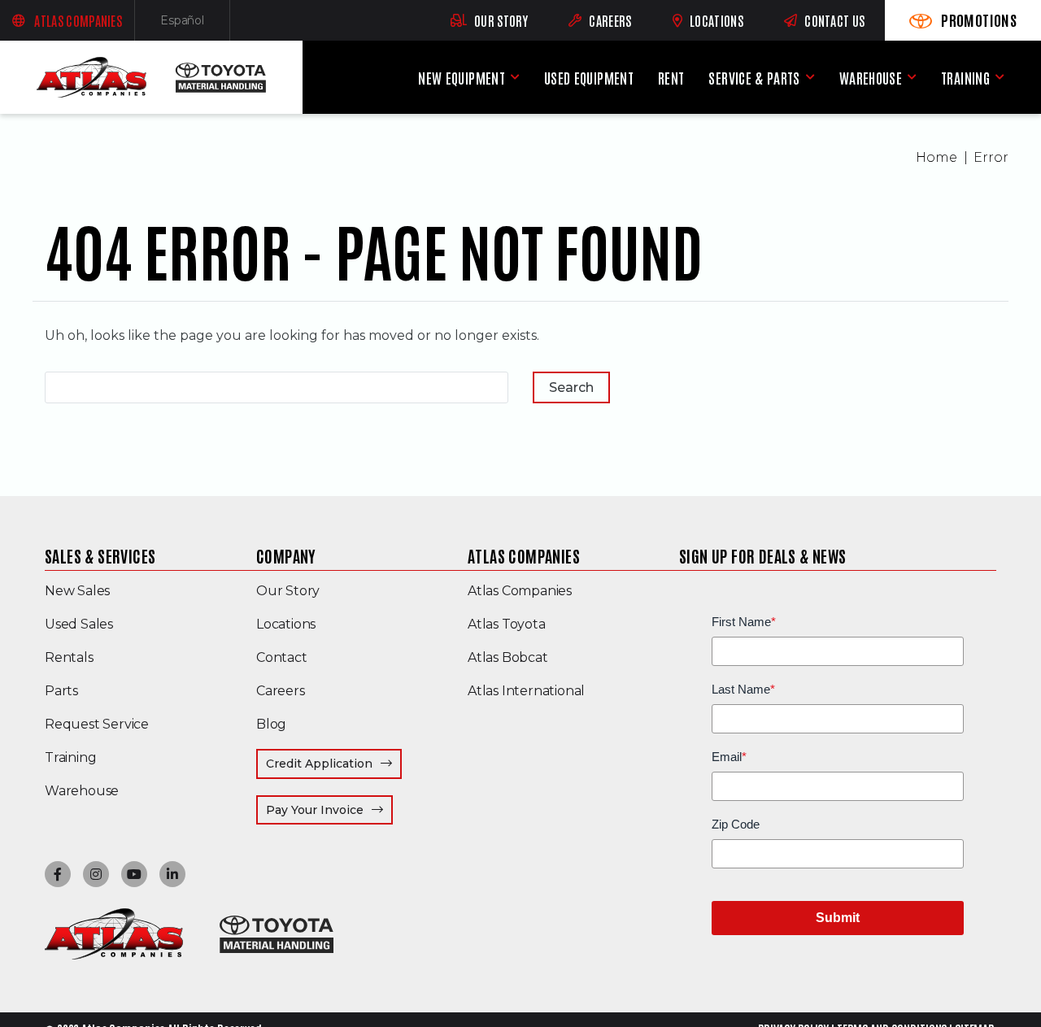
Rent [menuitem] (671, 77)
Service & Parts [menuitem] (753, 77)
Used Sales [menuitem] (79, 624)
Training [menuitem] (965, 77)
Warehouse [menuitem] (870, 77)
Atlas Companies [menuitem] (524, 555)
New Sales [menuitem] (77, 590)
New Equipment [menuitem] (461, 77)
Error (990, 157)
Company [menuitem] (286, 555)
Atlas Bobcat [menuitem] (508, 657)
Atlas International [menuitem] (526, 690)
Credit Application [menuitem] (319, 763)
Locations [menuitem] (286, 624)
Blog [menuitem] (271, 724)
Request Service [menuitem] (97, 724)
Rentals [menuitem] (69, 657)
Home (936, 157)
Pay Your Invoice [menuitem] (329, 809)
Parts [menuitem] (61, 690)
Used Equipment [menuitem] (589, 77)
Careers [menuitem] (280, 690)
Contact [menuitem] (281, 657)
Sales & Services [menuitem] (100, 555)
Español (195, 24)
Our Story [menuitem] (288, 590)
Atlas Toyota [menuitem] (507, 624)
